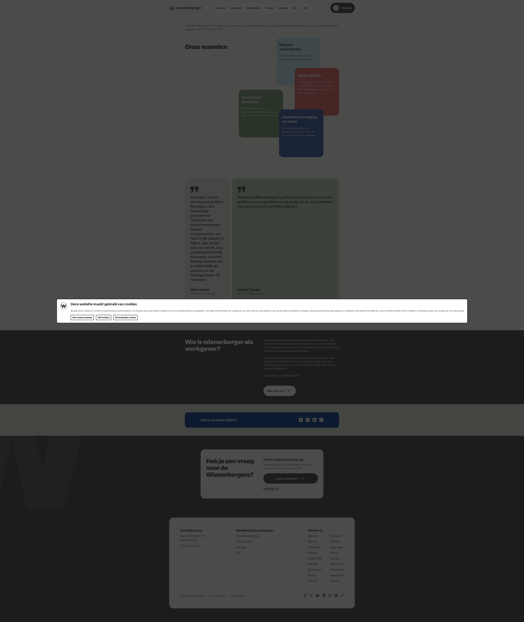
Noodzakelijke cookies (125, 317)
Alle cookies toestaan (82, 317)
